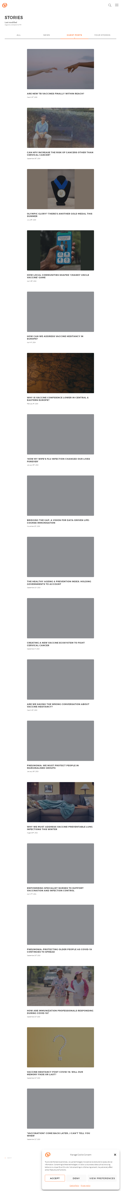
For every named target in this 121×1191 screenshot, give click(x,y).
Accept (55, 1178)
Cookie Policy (74, 1185)
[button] (115, 1154)
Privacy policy (85, 1185)
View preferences (102, 1178)
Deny (76, 1178)
